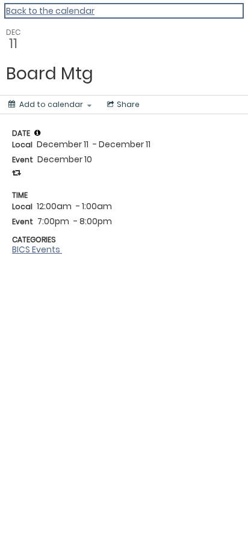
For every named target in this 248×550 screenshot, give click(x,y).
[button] (37, 132)
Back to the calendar (50, 11)
